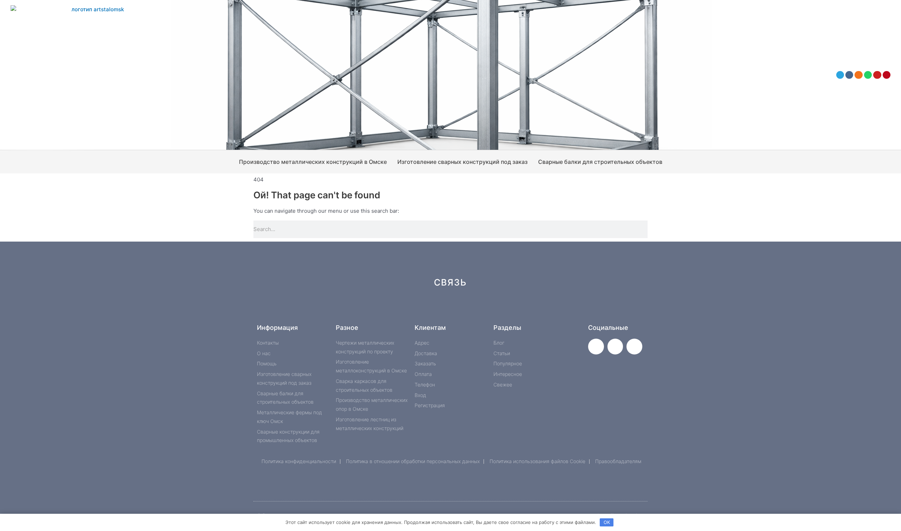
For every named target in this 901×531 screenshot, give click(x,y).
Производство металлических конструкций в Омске (313, 161)
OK (607, 522)
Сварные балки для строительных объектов (600, 161)
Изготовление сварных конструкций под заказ (462, 161)
